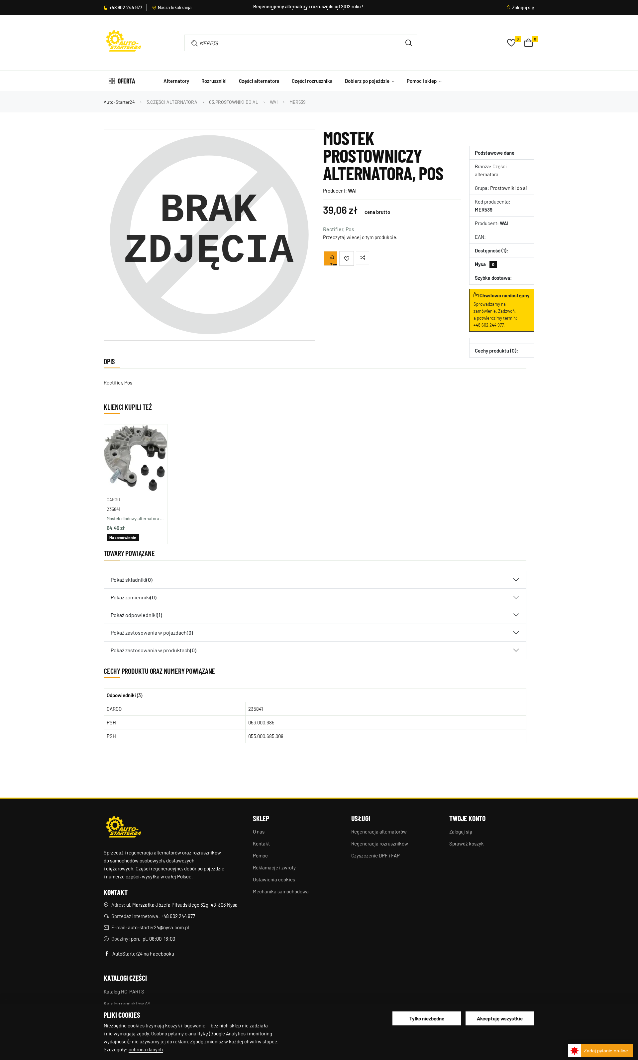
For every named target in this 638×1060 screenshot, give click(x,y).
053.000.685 (261, 722)
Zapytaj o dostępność (333, 264)
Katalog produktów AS (127, 1003)
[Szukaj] (409, 43)
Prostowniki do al (508, 188)
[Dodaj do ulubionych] (346, 258)
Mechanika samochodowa (281, 891)
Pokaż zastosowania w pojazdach (152, 632)
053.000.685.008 (265, 736)
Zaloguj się (523, 7)
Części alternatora (259, 81)
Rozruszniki (214, 81)
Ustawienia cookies (274, 879)
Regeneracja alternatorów (379, 831)
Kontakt (261, 843)
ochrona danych (146, 1049)
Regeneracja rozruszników (379, 843)
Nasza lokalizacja (174, 7)
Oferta (126, 81)
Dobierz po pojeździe (367, 81)
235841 (113, 509)
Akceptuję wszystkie (500, 1018)
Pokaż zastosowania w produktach (153, 650)
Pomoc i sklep (422, 81)
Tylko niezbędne (426, 1018)
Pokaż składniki (132, 579)
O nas (259, 831)
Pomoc (260, 855)
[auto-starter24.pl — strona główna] (124, 828)
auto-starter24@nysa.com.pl (158, 927)
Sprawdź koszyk (466, 843)
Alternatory (176, 81)
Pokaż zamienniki (134, 597)
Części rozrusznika (312, 81)
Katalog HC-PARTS (124, 991)
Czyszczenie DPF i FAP (375, 855)
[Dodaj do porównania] (362, 257)
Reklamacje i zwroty (274, 867)
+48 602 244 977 (125, 7)
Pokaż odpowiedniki (136, 615)
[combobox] (291, 43)
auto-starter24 (119, 102)
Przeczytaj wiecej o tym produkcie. (360, 237)
